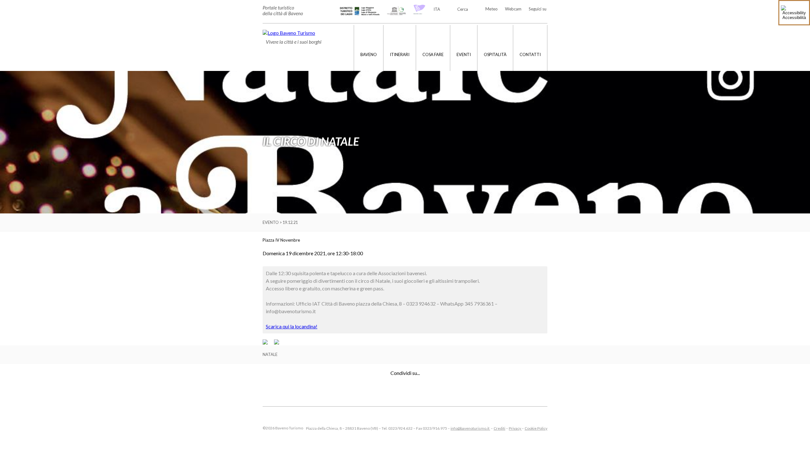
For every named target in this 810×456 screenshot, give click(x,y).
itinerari (399, 54)
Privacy (515, 428)
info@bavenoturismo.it (470, 428)
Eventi (464, 54)
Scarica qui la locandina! (291, 326)
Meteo (491, 8)
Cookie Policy (536, 428)
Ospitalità (495, 54)
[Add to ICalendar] (276, 342)
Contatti (530, 54)
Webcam (513, 8)
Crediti (499, 428)
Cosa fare (433, 54)
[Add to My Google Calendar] (268, 342)
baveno (368, 54)
